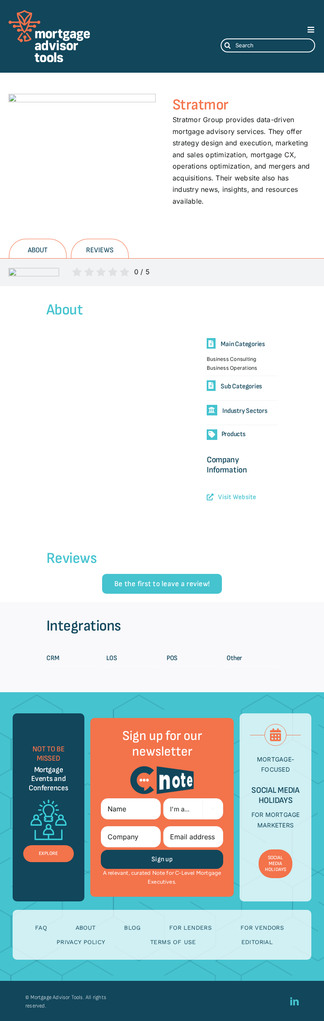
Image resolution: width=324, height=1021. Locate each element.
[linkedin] (294, 1001)
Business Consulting (231, 359)
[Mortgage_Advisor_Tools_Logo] (49, 12)
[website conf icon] (48, 798)
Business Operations (232, 368)
